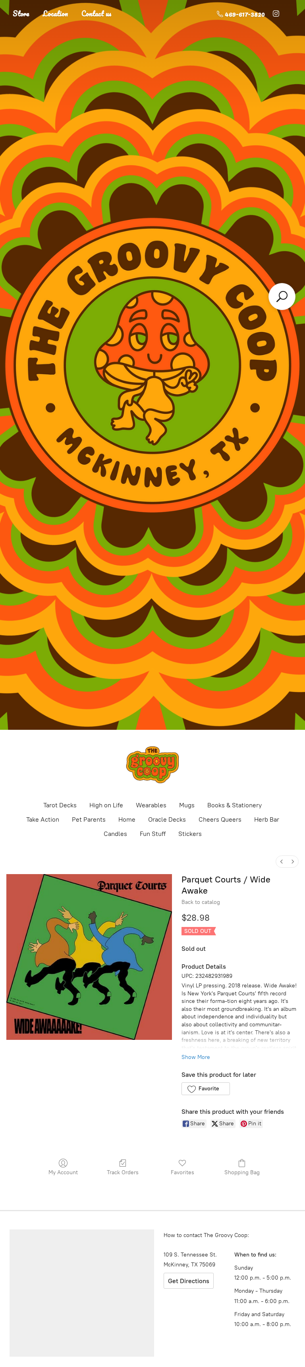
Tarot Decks (60, 805)
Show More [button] (195, 1057)
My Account (63, 1172)
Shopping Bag (242, 1172)
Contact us (96, 13)
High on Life (106, 805)
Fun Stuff (153, 834)
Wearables (151, 805)
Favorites (182, 1172)
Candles (115, 834)
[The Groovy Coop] (152, 765)
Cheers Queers (220, 819)
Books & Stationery (234, 805)
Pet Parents (89, 819)
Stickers (190, 834)
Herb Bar (266, 819)
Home (126, 819)
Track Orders (123, 1172)
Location (55, 13)
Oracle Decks (167, 819)
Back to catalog (200, 902)
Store (21, 13)
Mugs (187, 805)
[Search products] (282, 296)
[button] (205, 1088)
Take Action (42, 819)
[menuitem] (281, 861)
